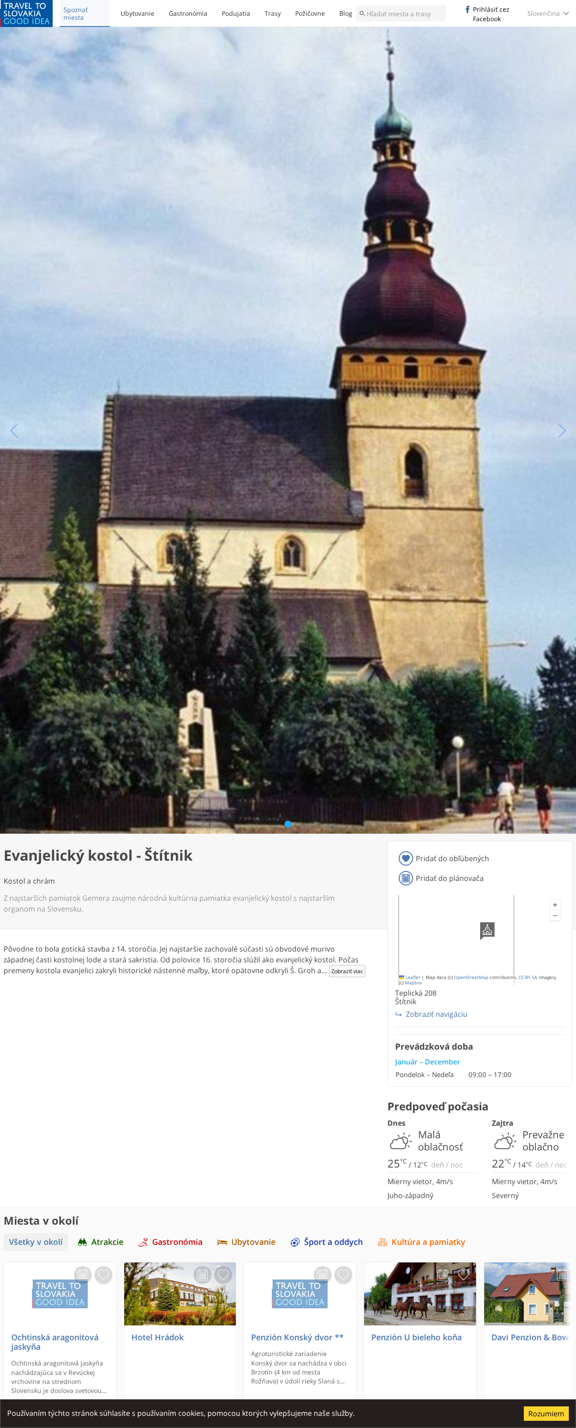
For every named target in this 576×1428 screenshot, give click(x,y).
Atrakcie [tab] (107, 1242)
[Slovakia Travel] (26, 13)
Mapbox (413, 983)
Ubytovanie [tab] (253, 1242)
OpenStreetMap (471, 977)
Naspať (14, 430)
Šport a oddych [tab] (333, 1242)
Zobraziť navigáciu (437, 1014)
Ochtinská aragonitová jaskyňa (55, 1342)
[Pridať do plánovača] (83, 1275)
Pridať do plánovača (450, 878)
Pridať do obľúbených (452, 858)
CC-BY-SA (527, 977)
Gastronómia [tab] (177, 1242)
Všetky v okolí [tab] (36, 1242)
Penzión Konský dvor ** (297, 1337)
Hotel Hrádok (157, 1337)
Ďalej (562, 430)
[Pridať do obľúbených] (103, 1275)
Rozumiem (546, 1414)
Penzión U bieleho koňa (416, 1337)
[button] (555, 904)
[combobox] (401, 13)
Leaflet (412, 977)
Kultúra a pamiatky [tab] (428, 1242)
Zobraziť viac (347, 971)
